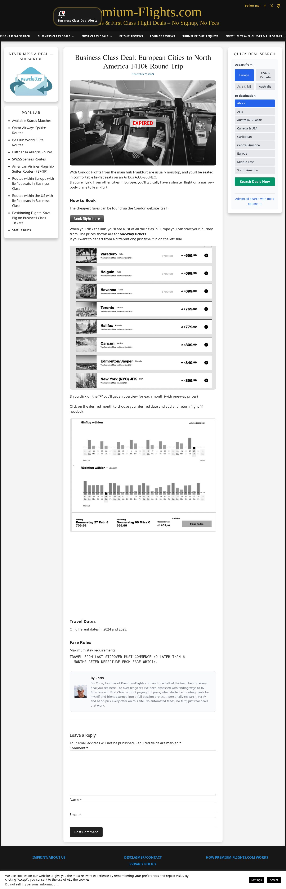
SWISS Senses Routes (29, 159)
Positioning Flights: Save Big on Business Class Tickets (31, 218)
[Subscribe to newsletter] (31, 81)
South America (247, 170)
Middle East (245, 162)
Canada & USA (247, 129)
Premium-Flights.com (143, 12)
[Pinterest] (278, 6)
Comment (79, 748)
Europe (244, 75)
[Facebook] (265, 6)
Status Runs (21, 230)
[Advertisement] (143, 581)
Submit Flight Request (200, 36)
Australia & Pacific (249, 120)
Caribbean (244, 137)
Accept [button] (274, 880)
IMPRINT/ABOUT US (49, 857)
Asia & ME (244, 87)
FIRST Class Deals (94, 36)
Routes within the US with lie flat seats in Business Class (32, 201)
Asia (240, 112)
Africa (241, 103)
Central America (248, 145)
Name (76, 799)
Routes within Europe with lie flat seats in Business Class (33, 183)
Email (75, 814)
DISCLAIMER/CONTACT (143, 857)
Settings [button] (256, 880)
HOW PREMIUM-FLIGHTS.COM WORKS (237, 857)
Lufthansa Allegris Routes (32, 152)
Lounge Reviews (162, 36)
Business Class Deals (53, 36)
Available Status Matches (32, 121)
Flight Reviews (131, 36)
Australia (265, 87)
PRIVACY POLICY (142, 864)
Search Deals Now (255, 182)
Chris (99, 678)
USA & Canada (265, 75)
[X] (272, 6)
